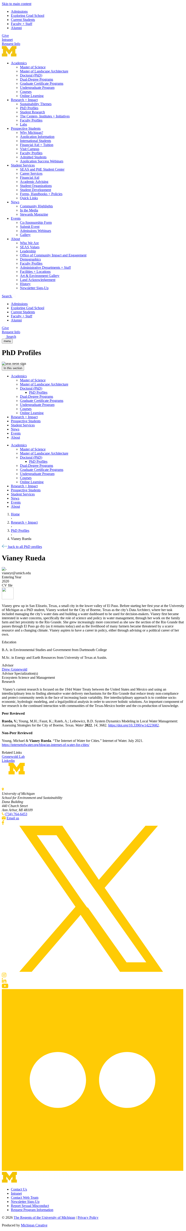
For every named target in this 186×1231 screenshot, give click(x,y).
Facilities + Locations (35, 272)
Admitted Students (33, 157)
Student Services (23, 165)
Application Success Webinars (41, 161)
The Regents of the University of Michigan (44, 1217)
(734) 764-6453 (16, 814)
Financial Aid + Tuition (36, 145)
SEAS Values (29, 247)
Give (5, 35)
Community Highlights (36, 206)
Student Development (35, 190)
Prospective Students (26, 128)
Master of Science (33, 67)
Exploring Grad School (27, 15)
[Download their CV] (93, 593)
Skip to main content (16, 4)
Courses (26, 92)
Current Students (23, 20)
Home (15, 514)
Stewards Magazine (34, 214)
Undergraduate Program (37, 88)
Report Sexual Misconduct (30, 1206)
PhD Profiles (29, 108)
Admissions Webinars (35, 231)
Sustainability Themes (35, 104)
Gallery (25, 235)
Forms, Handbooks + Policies (41, 194)
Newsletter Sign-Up (34, 288)
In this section (13, 368)
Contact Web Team (24, 1197)
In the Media (29, 210)
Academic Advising (34, 182)
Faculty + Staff (21, 24)
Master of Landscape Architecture (44, 71)
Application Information (37, 137)
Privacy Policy (88, 1217)
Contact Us (19, 1189)
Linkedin (8, 761)
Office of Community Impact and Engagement (53, 255)
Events (16, 218)
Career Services (31, 173)
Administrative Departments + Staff (45, 267)
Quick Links (29, 198)
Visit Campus (29, 149)
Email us (13, 818)
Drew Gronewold (14, 669)
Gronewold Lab (13, 756)
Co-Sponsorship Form (36, 222)
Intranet (7, 40)
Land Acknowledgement (37, 280)
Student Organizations (36, 186)
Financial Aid (29, 177)
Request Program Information (32, 1210)
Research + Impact (24, 100)
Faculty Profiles (31, 120)
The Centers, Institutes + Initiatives (45, 116)
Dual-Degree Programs (36, 79)
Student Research (32, 112)
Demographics (30, 259)
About (15, 239)
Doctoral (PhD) (31, 75)
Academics (19, 63)
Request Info (11, 44)
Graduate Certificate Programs (41, 83)
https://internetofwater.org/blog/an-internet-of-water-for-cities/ (45, 745)
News (15, 202)
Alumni (16, 28)
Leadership (28, 251)
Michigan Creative (34, 1225)
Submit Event (29, 227)
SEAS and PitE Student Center (42, 169)
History (25, 284)
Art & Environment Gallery (39, 276)
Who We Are (29, 243)
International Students (35, 141)
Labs (23, 124)
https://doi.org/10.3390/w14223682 (133, 725)
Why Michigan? (31, 132)
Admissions (19, 11)
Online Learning (32, 96)
